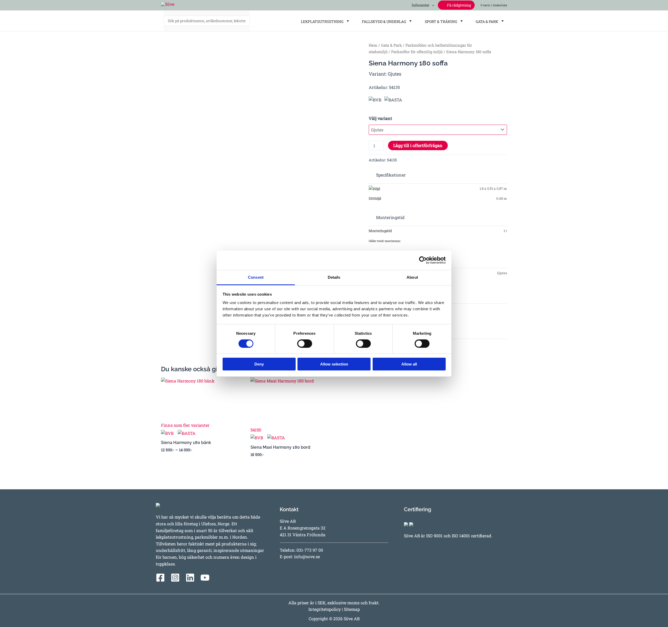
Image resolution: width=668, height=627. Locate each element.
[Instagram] (175, 577)
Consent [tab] (256, 277)
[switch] (304, 343)
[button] (432, 5)
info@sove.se (307, 556)
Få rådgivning (458, 5)
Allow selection (334, 364)
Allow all (409, 364)
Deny (259, 364)
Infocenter (420, 5)
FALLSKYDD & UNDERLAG (383, 21)
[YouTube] (205, 577)
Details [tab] (334, 277)
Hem (373, 45)
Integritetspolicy (324, 609)
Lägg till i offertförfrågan (418, 145)
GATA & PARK (486, 21)
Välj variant (380, 118)
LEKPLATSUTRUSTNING (321, 21)
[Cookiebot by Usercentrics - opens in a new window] (423, 260)
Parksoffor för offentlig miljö (417, 51)
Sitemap (352, 609)
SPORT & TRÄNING (440, 21)
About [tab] (412, 277)
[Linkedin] (190, 577)
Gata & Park (391, 45)
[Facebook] (160, 577)
